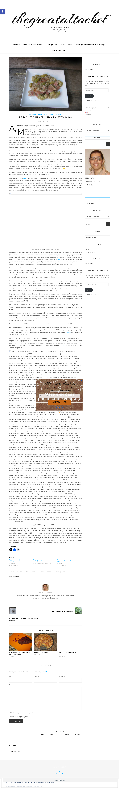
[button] (59, 389)
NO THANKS (59, 407)
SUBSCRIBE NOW (59, 402)
